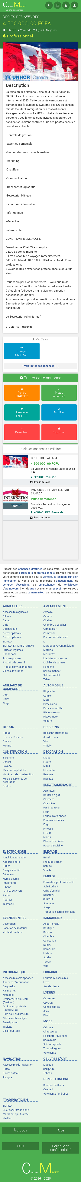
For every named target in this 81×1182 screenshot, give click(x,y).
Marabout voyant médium (58, 645)
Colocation (49, 940)
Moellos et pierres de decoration (15, 780)
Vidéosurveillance (13, 670)
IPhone (7, 887)
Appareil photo (11, 861)
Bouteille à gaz (51, 794)
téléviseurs (71, 584)
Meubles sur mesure (55, 658)
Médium (7, 1118)
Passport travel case (55, 1035)
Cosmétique (10, 628)
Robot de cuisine (53, 845)
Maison (47, 953)
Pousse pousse (12, 658)
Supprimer (59, 432)
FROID (47, 832)
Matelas (48, 649)
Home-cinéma (11, 878)
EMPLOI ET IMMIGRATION (18, 645)
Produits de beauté (14, 662)
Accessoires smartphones (18, 978)
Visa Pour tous (11, 1030)
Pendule (48, 774)
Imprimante (9, 882)
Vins (45, 741)
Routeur (7, 899)
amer (14, 4)
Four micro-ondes (53, 820)
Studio (47, 957)
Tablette (7, 1026)
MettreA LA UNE (59, 394)
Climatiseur (50, 628)
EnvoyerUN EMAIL (21, 353)
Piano (46, 1015)
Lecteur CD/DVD (12, 891)
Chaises (48, 620)
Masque (48, 1064)
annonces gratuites (30, 568)
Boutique (48, 928)
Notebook (8, 994)
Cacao (6, 620)
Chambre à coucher (54, 624)
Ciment (7, 761)
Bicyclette (49, 691)
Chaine (7, 741)
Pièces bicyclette (53, 708)
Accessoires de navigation (18, 1064)
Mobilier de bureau (54, 662)
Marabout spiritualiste (16, 1114)
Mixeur (47, 837)
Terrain (47, 961)
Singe (6, 703)
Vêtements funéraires (55, 1093)
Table (46, 679)
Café (5, 624)
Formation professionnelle (58, 882)
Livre (46, 982)
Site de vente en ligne (15, 1018)
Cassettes (49, 998)
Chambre (48, 936)
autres (32, 588)
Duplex (47, 944)
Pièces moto (50, 716)
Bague (6, 732)
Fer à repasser (51, 807)
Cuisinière (49, 803)
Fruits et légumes (13, 649)
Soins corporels (52, 1044)
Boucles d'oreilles (13, 737)
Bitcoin (7, 616)
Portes (7, 786)
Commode (49, 633)
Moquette (49, 770)
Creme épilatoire (12, 633)
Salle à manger (51, 670)
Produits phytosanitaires (17, 666)
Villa (45, 965)
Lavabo (7, 765)
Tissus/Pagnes (52, 1048)
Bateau (7, 1068)
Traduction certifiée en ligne (59, 911)
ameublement (64, 580)
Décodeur (8, 874)
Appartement (51, 923)
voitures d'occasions (16, 584)
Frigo (46, 824)
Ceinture (48, 1027)
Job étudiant (50, 886)
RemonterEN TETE (22, 414)
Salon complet (51, 675)
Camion (47, 695)
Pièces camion (51, 712)
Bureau (47, 932)
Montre (7, 745)
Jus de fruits (50, 737)
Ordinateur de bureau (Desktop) (15, 1000)
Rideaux (48, 778)
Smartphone (10, 1022)
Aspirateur (49, 790)
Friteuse (48, 828)
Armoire (48, 611)
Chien (6, 698)
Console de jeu (51, 1006)
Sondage (48, 903)
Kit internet (9, 990)
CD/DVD (48, 1002)
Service (47, 865)
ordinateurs (11, 588)
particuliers (26, 572)
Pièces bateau (11, 1073)
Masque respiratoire (14, 770)
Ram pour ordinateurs (15, 1013)
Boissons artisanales (55, 732)
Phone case (9, 654)
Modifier (59, 412)
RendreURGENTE (21, 394)
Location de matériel (15, 928)
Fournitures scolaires (55, 978)
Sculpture (48, 1068)
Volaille (47, 870)
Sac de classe (51, 986)
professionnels (46, 572)
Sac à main (49, 1039)
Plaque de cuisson (53, 841)
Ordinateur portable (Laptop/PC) (14, 1008)
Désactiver (21, 432)
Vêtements (49, 1052)
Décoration (9, 923)
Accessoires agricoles (15, 611)
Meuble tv (49, 654)
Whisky (47, 745)
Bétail (46, 857)
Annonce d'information (16, 982)
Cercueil (48, 1089)
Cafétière (48, 799)
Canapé (47, 616)
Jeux (46, 1011)
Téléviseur (8, 903)
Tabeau (47, 1073)
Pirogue (7, 1077)
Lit (44, 641)
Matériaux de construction (18, 774)
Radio (6, 895)
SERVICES (49, 899)
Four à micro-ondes (54, 815)
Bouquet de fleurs (53, 1085)
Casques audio (11, 870)
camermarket (36, 592)
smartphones (47, 584)
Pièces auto (50, 704)
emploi (57, 588)
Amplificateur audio (14, 857)
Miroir (46, 765)
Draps (46, 757)
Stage (46, 907)
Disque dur (9, 986)
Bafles (6, 865)
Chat (5, 694)
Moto (46, 699)
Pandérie (48, 666)
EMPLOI (7, 641)
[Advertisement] (40, 540)
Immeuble (49, 949)
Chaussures (50, 1031)
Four (46, 811)
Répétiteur (49, 894)
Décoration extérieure (55, 637)
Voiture (47, 720)
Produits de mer (52, 861)
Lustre (47, 761)
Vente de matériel (13, 932)
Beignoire (8, 757)
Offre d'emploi (51, 890)
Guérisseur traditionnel (16, 1109)
